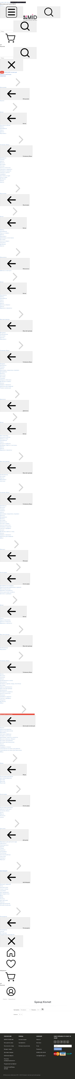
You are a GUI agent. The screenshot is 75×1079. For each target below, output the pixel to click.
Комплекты (3, 295)
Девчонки (3, 399)
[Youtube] (68, 1042)
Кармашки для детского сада (8, 841)
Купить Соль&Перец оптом (18, 2)
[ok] (58, 1042)
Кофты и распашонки (6, 687)
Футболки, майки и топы (7, 531)
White (1, 897)
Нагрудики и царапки (6, 691)
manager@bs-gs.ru (41, 1055)
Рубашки (2, 745)
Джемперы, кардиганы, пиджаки (9, 370)
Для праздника (4, 892)
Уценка (2, 931)
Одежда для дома (5, 903)
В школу (2, 898)
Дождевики (3, 371)
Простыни (3, 856)
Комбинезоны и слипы (6, 680)
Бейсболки (3, 158)
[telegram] (61, 1042)
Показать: (34, 1009)
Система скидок (23, 1039)
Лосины (2, 166)
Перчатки (3, 242)
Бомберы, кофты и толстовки (8, 445)
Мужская (2, 783)
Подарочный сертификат (7, 934)
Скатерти (2, 858)
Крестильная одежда (6, 688)
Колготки (2, 375)
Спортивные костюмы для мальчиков (11, 750)
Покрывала (3, 851)
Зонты (1, 812)
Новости (38, 1039)
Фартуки (2, 859)
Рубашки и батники (5, 379)
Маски (2, 814)
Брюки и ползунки (5, 621)
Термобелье (3, 128)
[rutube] (64, 1042)
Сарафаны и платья (5, 747)
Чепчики (2, 677)
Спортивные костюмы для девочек (10, 748)
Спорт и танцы (4, 889)
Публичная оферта (8, 1055)
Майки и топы (4, 438)
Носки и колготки (5, 167)
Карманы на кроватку (6, 590)
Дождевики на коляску (6, 585)
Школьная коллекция (6, 714)
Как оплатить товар (9, 1046)
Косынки (2, 507)
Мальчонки (3, 257)
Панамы (2, 159)
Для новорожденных (6, 778)
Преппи (2, 902)
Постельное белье (5, 854)
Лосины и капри (4, 523)
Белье (2, 112)
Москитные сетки (5, 588)
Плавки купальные (5, 388)
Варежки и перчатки (6, 308)
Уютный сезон (4, 887)
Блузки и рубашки (5, 443)
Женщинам (3, 87)
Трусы (2, 130)
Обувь (2, 763)
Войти (2, 5)
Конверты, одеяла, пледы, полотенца (10, 683)
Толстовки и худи (5, 175)
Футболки (3, 179)
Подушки (2, 699)
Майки (2, 127)
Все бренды (3, 933)
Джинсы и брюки (5, 304)
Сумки (2, 817)
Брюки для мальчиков (6, 730)
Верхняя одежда (5, 319)
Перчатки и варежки (6, 169)
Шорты (2, 182)
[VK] (55, 1042)
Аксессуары (3, 572)
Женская (2, 781)
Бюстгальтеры (4, 435)
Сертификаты (22, 1042)
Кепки (2, 674)
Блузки (2, 100)
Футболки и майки (5, 381)
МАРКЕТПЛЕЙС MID (8, 1039)
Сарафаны (3, 174)
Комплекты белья (5, 125)
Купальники (3, 521)
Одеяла (2, 846)
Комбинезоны (4, 334)
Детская (2, 779)
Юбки (1, 538)
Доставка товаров (8, 1052)
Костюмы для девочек (6, 740)
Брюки (2, 131)
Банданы (2, 363)
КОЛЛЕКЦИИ (4, 871)
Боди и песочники (5, 620)
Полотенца (3, 853)
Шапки (2, 161)
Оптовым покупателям (24, 1046)
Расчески (2, 815)
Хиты (1, 885)
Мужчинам (3, 193)
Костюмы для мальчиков (7, 742)
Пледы (2, 848)
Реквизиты (39, 1049)
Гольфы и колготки (5, 735)
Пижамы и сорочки (5, 170)
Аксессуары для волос (6, 807)
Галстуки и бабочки (5, 734)
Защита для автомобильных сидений (10, 587)
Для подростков (4, 893)
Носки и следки (4, 241)
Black (1, 895)
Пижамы (2, 378)
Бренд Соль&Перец (5, 74)
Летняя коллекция (5, 905)
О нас (37, 1046)
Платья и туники (5, 172)
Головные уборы (5, 144)
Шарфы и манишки (5, 384)
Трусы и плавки (4, 233)
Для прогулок (4, 900)
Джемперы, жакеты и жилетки (9, 737)
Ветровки (3, 332)
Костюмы (2, 164)
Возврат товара (8, 1049)
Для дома (3, 828)
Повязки (2, 510)
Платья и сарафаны (5, 528)
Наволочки (3, 843)
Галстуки (2, 481)
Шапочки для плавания (6, 386)
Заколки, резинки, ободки (7, 739)
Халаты (2, 180)
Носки (2, 301)
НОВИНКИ (3, 76)
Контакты (38, 1042)
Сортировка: (16, 1009)
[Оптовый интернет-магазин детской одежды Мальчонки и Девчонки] (30, 17)
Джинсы (2, 515)
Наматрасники (4, 845)
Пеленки (2, 695)
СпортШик (3, 890)
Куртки (2, 337)
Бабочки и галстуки (5, 270)
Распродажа (3, 916)
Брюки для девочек (5, 729)
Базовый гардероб (5, 884)
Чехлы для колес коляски (7, 592)
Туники (2, 530)
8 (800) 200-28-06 (41, 1052)
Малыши (2, 549)
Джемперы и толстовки (7, 237)
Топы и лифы (3, 177)
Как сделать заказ (8, 1042)
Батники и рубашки (5, 593)
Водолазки (3, 133)
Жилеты (2, 162)
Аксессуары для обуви (6, 776)
